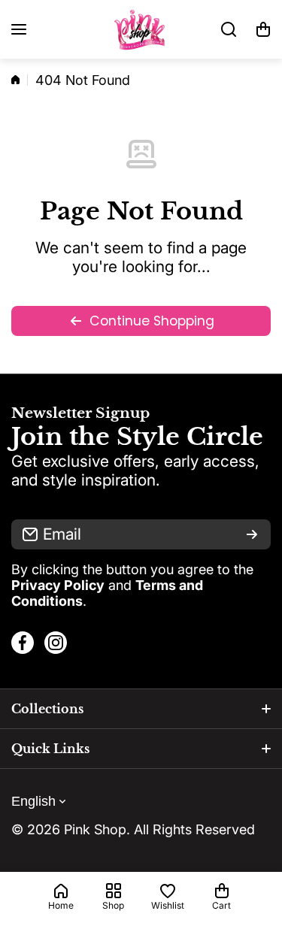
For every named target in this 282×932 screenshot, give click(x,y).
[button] (263, 29)
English (33, 801)
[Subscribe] (252, 534)
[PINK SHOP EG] (141, 29)
